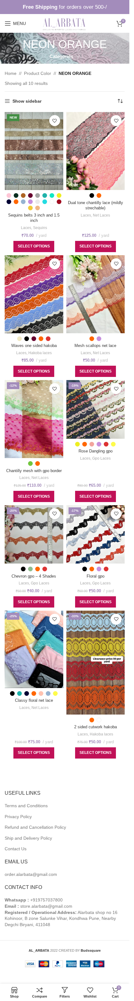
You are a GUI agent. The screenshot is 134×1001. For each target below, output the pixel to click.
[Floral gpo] (95, 534)
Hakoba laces (40, 353)
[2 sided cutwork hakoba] (95, 663)
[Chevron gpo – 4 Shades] (34, 534)
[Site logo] (64, 23)
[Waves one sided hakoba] (34, 294)
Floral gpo (95, 576)
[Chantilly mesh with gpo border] (34, 419)
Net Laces (101, 215)
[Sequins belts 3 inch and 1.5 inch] (34, 151)
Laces (26, 228)
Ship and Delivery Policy (28, 838)
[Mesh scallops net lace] (95, 294)
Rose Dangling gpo (95, 451)
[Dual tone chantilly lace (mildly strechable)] (95, 151)
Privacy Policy (18, 816)
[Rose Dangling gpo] (95, 409)
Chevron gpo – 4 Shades (34, 576)
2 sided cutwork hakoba (95, 727)
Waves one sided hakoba (34, 346)
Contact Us (15, 848)
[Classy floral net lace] (34, 649)
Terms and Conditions (26, 805)
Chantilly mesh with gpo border (34, 471)
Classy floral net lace (34, 700)
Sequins (40, 228)
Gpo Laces (101, 458)
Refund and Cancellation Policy (35, 827)
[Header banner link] (64, 7)
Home (11, 73)
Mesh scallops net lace (95, 346)
